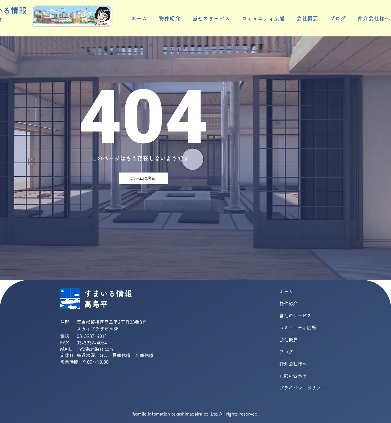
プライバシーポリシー (299, 387)
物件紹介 (288, 303)
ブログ (286, 351)
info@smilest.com (95, 349)
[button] (169, 18)
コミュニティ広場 (297, 327)
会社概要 (288, 339)
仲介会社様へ (293, 363)
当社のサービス (295, 315)
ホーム (286, 291)
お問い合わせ (293, 375)
